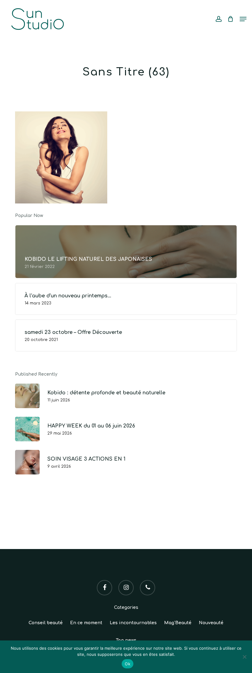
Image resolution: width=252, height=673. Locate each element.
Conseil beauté (46, 623)
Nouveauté (211, 623)
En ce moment (86, 623)
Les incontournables (133, 623)
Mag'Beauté (177, 623)
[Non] (244, 657)
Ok (127, 663)
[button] (243, 19)
